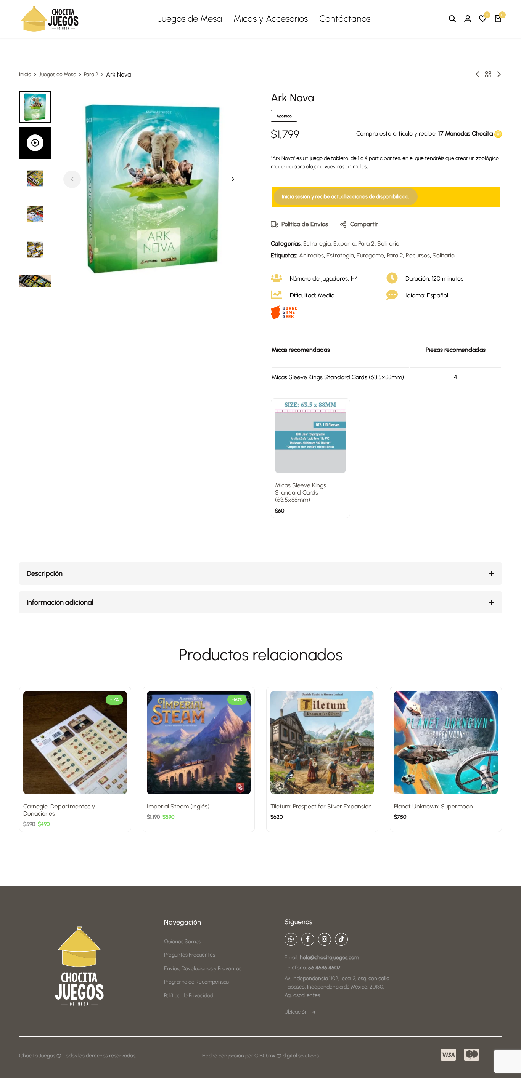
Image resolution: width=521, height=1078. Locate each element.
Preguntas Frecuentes (189, 955)
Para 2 (91, 74)
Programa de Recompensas (196, 982)
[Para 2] (488, 74)
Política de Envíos (304, 224)
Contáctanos (344, 18)
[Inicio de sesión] (467, 19)
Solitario (388, 243)
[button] (482, 19)
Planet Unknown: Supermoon (433, 806)
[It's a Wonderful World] (499, 74)
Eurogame (370, 255)
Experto (344, 243)
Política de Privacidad (188, 995)
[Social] (291, 939)
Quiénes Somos (182, 941)
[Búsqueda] (452, 19)
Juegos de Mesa (190, 18)
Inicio (25, 74)
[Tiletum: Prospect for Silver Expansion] (322, 742)
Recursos (418, 255)
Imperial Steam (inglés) (178, 806)
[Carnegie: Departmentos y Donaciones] (75, 742)
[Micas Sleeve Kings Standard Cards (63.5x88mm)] (310, 437)
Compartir (364, 224)
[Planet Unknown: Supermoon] (446, 742)
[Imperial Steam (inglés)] (199, 742)
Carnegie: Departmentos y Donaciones (59, 810)
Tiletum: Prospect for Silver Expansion (321, 806)
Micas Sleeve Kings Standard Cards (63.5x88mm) (300, 492)
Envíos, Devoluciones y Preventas (202, 968)
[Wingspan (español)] (477, 74)
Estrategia (317, 243)
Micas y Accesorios (270, 18)
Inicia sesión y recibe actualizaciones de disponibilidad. (346, 196)
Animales (311, 255)
